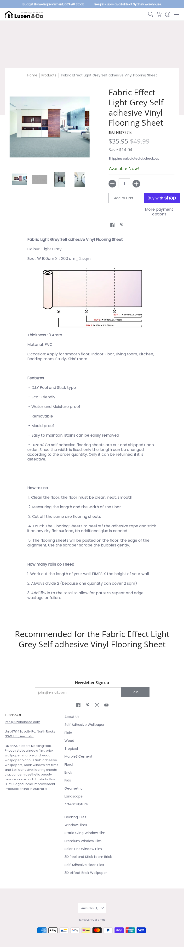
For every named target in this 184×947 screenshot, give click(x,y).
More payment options (159, 212)
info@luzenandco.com (22, 722)
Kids (67, 780)
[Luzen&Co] (24, 14)
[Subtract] (112, 183)
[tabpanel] (92, 425)
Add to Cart (123, 198)
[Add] (136, 183)
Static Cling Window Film (84, 832)
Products (48, 75)
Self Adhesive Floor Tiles (84, 864)
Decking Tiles (75, 817)
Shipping (115, 158)
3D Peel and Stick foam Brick (88, 856)
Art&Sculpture (76, 804)
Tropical (71, 748)
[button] (159, 14)
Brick (68, 772)
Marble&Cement (78, 756)
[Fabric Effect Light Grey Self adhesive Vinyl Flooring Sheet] (19, 179)
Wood (69, 740)
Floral (68, 764)
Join (135, 692)
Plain (68, 732)
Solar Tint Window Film (83, 848)
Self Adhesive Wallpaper (84, 724)
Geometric (73, 788)
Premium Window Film (83, 841)
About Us (71, 716)
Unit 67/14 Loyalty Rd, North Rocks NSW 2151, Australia (30, 733)
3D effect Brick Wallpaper (85, 872)
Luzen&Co (86, 920)
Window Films (75, 825)
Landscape (73, 796)
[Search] (150, 14)
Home (32, 75)
